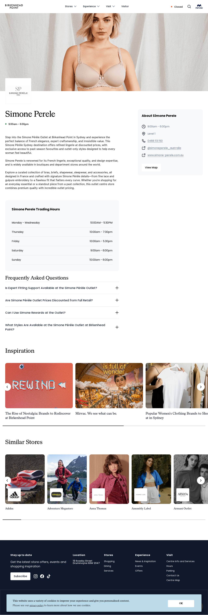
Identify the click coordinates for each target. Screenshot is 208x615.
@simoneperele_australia (164, 148)
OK (181, 603)
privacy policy (37, 605)
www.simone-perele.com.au (165, 155)
